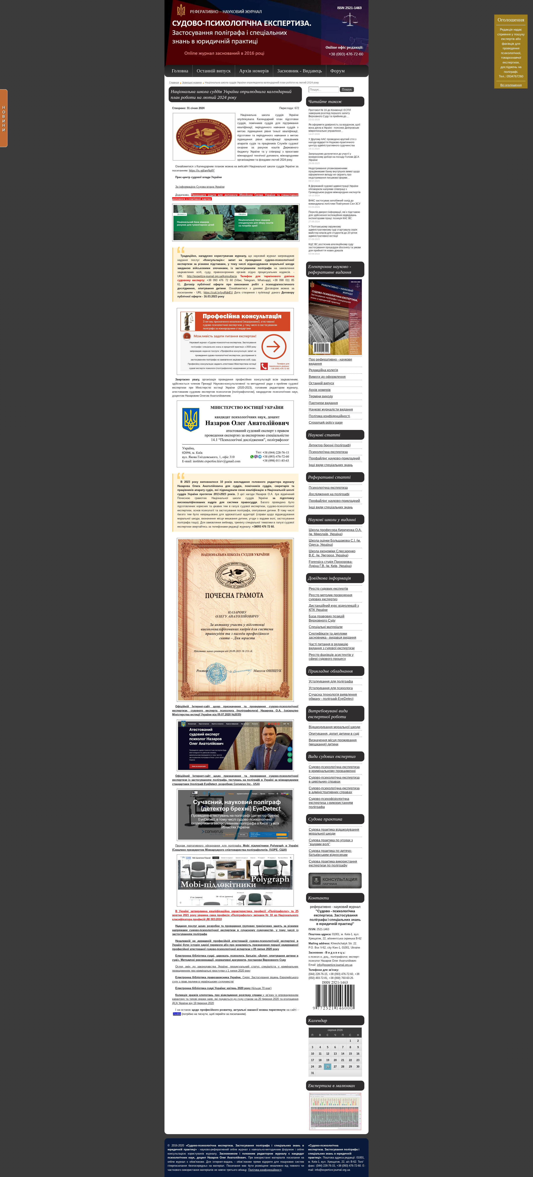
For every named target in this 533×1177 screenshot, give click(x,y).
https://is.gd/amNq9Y (202, 170)
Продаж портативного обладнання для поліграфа (209, 845)
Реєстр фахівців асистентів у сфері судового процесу (331, 657)
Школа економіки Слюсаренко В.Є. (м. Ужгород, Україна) (332, 553)
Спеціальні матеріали (325, 627)
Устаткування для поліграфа (331, 681)
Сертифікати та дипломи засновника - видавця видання (332, 635)
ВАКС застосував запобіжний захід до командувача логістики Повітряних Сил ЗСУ (334, 202)
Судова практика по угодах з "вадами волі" (331, 842)
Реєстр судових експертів (328, 588)
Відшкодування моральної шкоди (334, 727)
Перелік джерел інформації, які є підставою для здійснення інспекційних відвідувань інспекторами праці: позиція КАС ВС (334, 215)
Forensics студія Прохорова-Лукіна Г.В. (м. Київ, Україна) (330, 564)
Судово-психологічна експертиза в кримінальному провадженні (334, 769)
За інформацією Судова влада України (199, 186)
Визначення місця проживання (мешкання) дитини (333, 742)
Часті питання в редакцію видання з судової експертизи (332, 646)
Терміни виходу (321, 396)
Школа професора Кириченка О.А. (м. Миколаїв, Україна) (335, 532)
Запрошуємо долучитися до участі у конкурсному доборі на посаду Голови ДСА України (334, 156)
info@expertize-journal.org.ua (334, 964)
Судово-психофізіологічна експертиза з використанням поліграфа (331, 803)
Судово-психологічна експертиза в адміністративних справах (334, 790)
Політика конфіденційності (329, 416)
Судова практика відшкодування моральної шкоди (334, 832)
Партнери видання (323, 403)
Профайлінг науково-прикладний (334, 458)
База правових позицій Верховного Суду (326, 618)
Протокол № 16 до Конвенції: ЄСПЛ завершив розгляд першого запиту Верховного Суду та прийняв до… (330, 113)
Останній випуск (321, 383)
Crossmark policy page (326, 422)
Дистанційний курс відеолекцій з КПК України (334, 608)
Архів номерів (320, 390)
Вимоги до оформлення (327, 377)
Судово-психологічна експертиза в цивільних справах (334, 779)
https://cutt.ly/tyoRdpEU (218, 292)
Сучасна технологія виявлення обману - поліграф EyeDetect (333, 696)
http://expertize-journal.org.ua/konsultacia (212, 276)
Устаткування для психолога (331, 688)
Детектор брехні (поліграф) (330, 445)
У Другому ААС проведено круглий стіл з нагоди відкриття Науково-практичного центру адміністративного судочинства (332, 142)
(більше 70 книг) (223, 988)
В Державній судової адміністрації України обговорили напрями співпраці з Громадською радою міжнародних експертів (334, 189)
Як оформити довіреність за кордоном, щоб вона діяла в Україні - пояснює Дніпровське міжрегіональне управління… (334, 127)
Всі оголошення (511, 85)
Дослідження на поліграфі (329, 494)
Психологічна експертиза (328, 452)
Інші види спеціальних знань (331, 465)
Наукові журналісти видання (331, 409)
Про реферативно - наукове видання (330, 361)
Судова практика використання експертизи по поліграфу (333, 863)
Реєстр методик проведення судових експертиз (330, 597)
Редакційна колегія (323, 370)
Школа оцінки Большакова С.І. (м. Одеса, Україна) (335, 542)
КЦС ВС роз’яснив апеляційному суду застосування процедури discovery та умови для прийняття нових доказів (335, 247)
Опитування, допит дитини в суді (334, 733)
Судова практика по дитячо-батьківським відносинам (330, 853)
